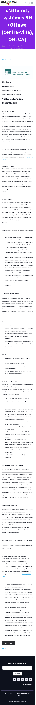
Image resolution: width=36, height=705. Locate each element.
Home (3, 46)
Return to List (6, 59)
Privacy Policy (27, 684)
